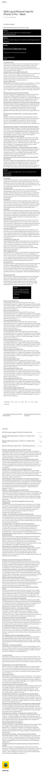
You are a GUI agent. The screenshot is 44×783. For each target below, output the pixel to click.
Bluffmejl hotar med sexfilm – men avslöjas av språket (15, 608)
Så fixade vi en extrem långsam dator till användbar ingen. (16, 559)
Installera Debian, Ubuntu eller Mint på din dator (16, 72)
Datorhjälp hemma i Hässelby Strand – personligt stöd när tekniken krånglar (21, 703)
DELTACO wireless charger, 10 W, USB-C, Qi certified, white (17, 432)
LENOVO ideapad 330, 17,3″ (10, 250)
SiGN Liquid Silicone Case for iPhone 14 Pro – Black (16, 27)
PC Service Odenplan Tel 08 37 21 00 (13, 330)
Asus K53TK (6, 209)
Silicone (36, 401)
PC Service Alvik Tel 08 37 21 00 (11, 310)
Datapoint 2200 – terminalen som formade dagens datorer (17, 469)
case (16, 401)
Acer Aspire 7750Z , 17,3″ (10, 228)
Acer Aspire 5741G (8, 188)
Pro (29, 401)
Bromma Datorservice (9, 57)
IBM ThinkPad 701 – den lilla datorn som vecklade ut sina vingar (18, 546)
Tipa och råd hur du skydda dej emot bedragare (14, 598)
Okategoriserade (13, 17)
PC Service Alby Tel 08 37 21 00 (11, 301)
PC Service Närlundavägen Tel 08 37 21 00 (14, 388)
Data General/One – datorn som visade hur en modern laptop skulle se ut (20, 478)
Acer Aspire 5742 (8, 218)
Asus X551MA (7, 178)
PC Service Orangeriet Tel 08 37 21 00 (13, 339)
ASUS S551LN (7, 199)
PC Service (6, 41)
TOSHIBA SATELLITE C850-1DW (11, 239)
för (18, 401)
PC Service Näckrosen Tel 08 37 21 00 (13, 378)
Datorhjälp (16, 297)
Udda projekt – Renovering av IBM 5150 (12, 645)
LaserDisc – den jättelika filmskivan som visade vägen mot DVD (17, 514)
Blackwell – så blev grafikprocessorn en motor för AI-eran (16, 449)
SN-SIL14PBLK (6, 404)
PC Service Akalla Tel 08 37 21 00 (12, 359)
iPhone (22, 401)
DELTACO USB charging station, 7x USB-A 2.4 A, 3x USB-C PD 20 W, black (18, 441)
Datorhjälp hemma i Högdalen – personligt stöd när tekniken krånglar (21, 126)
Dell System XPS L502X (9, 275)
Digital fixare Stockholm (10, 81)
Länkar (5, 59)
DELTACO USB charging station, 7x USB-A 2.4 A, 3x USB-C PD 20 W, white (18, 436)
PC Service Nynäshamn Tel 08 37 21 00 (13, 368)
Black (13, 401)
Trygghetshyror (8, 175)
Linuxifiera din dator (9, 62)
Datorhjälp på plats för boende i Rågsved (14, 136)
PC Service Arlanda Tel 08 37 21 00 (12, 320)
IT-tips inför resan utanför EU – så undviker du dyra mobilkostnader (19, 569)
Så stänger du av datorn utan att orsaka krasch (14, 617)
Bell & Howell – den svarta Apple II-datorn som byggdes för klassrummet (20, 459)
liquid (26, 401)
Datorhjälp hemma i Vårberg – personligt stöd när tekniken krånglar (20, 147)
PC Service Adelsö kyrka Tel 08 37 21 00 (13, 349)
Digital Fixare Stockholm (10, 34)
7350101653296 (7, 401)
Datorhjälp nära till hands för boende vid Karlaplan (16, 93)
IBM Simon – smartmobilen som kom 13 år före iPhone (15, 490)
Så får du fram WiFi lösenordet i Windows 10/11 (13, 577)
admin (8, 17)
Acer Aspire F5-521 (8, 262)
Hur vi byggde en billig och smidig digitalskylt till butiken (16, 635)
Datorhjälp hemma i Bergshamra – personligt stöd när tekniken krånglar (22, 102)
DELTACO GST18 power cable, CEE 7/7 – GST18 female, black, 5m (18, 446)
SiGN (32, 401)
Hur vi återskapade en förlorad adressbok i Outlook (15, 625)
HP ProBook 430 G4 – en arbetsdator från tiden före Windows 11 (18, 523)
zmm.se (4, 2)
